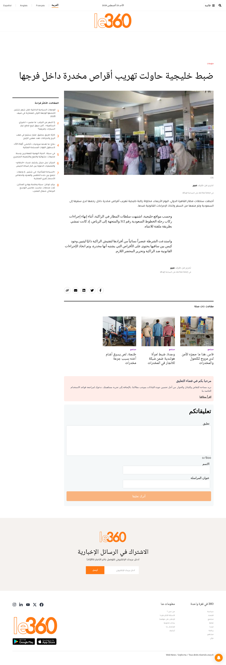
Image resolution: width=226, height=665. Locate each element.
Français (40, 5)
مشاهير (210, 634)
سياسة (210, 611)
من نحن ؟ (171, 611)
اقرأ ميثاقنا (205, 396)
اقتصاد (211, 615)
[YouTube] (28, 604)
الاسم (206, 464)
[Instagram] (14, 604)
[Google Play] (23, 641)
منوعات (210, 63)
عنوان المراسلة (200, 478)
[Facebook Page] (42, 604)
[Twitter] (35, 604)
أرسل (95, 570)
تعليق (206, 423)
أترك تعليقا (138, 496)
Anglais (23, 5)
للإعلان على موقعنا (167, 619)
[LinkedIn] (21, 604)
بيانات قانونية (169, 623)
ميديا (211, 627)
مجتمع (211, 619)
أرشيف (172, 630)
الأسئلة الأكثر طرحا (167, 615)
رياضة (211, 630)
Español (7, 5)
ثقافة (211, 623)
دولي (212, 638)
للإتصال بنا (170, 627)
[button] (219, 658)
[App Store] (47, 641)
